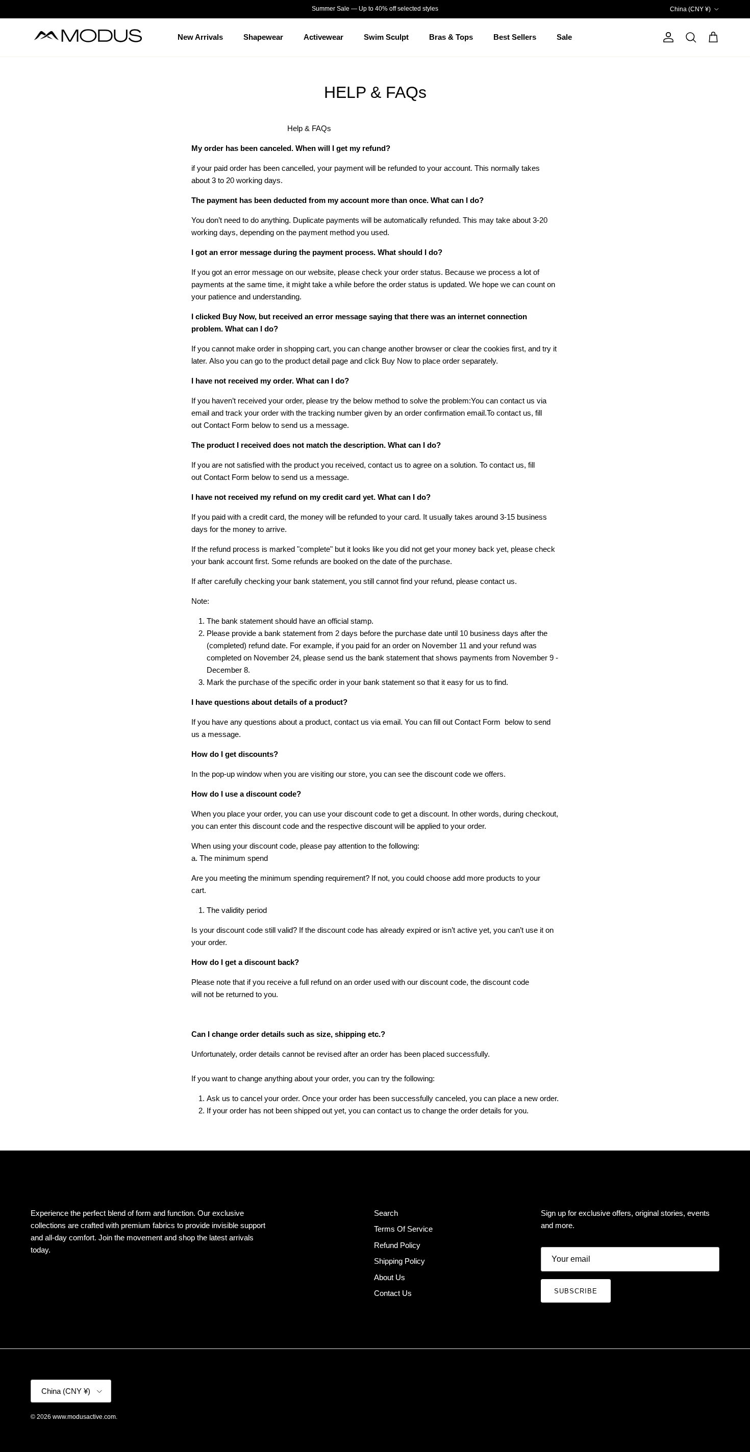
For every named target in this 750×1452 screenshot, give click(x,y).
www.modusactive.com (84, 1416)
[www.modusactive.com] (94, 37)
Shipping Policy (399, 1261)
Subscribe (575, 1291)
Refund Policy (397, 1245)
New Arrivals (200, 37)
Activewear (323, 37)
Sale (564, 37)
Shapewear (263, 37)
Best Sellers (514, 37)
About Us (389, 1277)
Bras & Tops (451, 37)
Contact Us (393, 1293)
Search (386, 1213)
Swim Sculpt (386, 37)
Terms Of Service (403, 1229)
